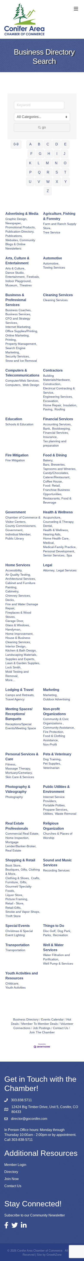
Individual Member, (18, 534)
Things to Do (53, 926)
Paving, (48, 409)
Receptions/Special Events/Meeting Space (20, 726)
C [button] (48, 144)
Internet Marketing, (18, 327)
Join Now (11, 1179)
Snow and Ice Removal (21, 360)
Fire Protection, (53, 732)
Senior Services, (54, 555)
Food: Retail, (52, 485)
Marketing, (50, 695)
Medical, (48, 542)
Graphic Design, (16, 219)
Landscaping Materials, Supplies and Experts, (21, 657)
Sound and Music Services (57, 862)
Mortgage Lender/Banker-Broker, (20, 844)
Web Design (31, 385)
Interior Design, (15, 646)
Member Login (15, 1165)
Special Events (17, 926)
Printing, (11, 339)
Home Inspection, (17, 838)
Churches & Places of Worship (57, 836)
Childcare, (12, 983)
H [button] (49, 153)
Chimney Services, (18, 595)
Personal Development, (59, 551)
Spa (69, 555)
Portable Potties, (54, 805)
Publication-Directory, (19, 231)
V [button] (39, 182)
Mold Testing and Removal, (17, 674)
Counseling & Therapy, (58, 521)
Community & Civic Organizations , (56, 721)
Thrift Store (13, 916)
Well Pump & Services (58, 963)
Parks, (47, 935)
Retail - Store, (14, 903)
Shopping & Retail (20, 860)
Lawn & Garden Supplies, (22, 663)
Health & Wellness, (56, 530)
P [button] (30, 172)
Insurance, (50, 437)
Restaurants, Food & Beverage (57, 500)
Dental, (48, 525)
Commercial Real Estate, (22, 833)
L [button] (39, 163)
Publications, (14, 236)
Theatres (25, 285)
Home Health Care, (56, 538)
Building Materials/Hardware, (57, 378)
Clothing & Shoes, (17, 878)
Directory (11, 1172)
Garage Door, (14, 621)
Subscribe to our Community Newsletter (34, 1215)
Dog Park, (64, 931)
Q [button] (39, 172)
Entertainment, (15, 276)
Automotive (52, 258)
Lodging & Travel (19, 690)
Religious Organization (53, 826)
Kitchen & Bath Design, (21, 650)
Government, (14, 530)
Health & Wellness (58, 512)
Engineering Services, (58, 396)
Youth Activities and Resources (21, 975)
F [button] (31, 153)
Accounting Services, (57, 424)
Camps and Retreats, (19, 695)
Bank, (47, 428)
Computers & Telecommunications (22, 373)
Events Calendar (52, 1019)
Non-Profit (50, 744)
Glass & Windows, (17, 625)
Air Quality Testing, (18, 574)
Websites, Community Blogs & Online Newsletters (20, 244)
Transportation (17, 945)
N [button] (56, 163)
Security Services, (17, 356)
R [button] (48, 172)
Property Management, (21, 343)
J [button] (64, 153)
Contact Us (60, 1028)
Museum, (11, 285)
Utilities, (48, 813)
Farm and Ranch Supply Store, (59, 226)
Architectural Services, (20, 578)
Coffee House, (53, 481)
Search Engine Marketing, (15, 350)
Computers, (13, 385)
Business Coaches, (18, 310)
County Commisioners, (20, 525)
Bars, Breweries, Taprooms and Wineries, (59, 467)
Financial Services (58, 419)
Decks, (10, 600)
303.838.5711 (21, 1100)
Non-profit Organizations (54, 711)
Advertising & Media (21, 213)
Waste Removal (65, 813)
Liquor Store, (14, 895)
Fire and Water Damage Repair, (21, 606)
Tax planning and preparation (54, 443)
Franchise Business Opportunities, (56, 492)
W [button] (48, 182)
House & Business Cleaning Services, (18, 640)
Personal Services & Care (22, 756)
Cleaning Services (58, 295)
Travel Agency (15, 699)
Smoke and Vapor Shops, (22, 911)
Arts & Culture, (15, 268)
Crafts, (35, 878)
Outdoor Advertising (56, 699)
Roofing (59, 409)
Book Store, (13, 865)
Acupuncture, (52, 517)
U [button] (30, 182)
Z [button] (48, 191)
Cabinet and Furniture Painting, (20, 585)
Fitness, (10, 764)
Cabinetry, (12, 591)
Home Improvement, (19, 633)
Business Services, (18, 314)
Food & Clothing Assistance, (54, 738)
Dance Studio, (15, 272)
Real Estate (13, 850)
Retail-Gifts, (13, 907)
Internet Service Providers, (54, 799)
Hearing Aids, (52, 534)
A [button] (30, 144)
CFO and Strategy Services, (17, 320)
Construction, (52, 384)
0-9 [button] (16, 144)
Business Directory (26, 1019)
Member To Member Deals (39, 1023)
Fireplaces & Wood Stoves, (18, 615)
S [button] (57, 172)
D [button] (56, 144)
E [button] (65, 144)
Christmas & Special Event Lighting (19, 933)
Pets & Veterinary (57, 754)
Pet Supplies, (52, 763)
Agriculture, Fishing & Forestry (59, 216)
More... (10, 680)
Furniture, (12, 882)
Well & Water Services (53, 947)
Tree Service (51, 232)
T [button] (65, 172)
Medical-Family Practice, (59, 547)
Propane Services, (55, 809)
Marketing (51, 690)
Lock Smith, (13, 667)
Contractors (53, 370)
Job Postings (41, 1028)
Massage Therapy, (18, 768)
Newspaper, (13, 223)
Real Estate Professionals (16, 826)
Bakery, (48, 460)
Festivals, (33, 276)
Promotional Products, (20, 227)
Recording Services (56, 870)
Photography (14, 797)
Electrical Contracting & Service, (59, 390)
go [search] (44, 127)
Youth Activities (15, 987)
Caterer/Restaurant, (56, 477)
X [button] (57, 182)
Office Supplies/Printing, (21, 331)
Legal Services (66, 570)
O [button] (65, 163)
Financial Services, (56, 432)
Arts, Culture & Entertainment (17, 260)
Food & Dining (55, 455)
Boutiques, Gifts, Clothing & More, (22, 872)
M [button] (47, 163)
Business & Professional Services (15, 300)
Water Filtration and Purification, (56, 957)
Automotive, (51, 263)
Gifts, (23, 882)
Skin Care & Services (19, 777)
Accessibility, (13, 570)
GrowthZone (54, 1254)
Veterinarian (51, 767)
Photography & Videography (17, 789)
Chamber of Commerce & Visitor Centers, (22, 519)
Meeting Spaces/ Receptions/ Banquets (18, 714)
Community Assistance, (59, 727)
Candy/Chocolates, (56, 473)
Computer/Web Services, (22, 380)
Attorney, (49, 570)
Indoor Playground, (18, 281)
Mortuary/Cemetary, (19, 772)
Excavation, (51, 401)
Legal (47, 565)
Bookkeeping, (61, 428)
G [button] (40, 153)
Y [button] (65, 182)
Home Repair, (52, 405)
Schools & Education (19, 424)
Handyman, (13, 629)
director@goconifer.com (29, 1119)
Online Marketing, (17, 335)
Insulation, (70, 405)
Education (13, 419)
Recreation (60, 935)
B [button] (39, 144)
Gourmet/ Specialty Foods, (18, 888)
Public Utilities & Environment (56, 789)
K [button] (30, 163)
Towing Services (54, 267)
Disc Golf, (49, 931)
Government (15, 512)
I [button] (56, 153)
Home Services (17, 565)
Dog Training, (52, 759)
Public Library (14, 538)
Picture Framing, (16, 899)
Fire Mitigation (16, 455)
